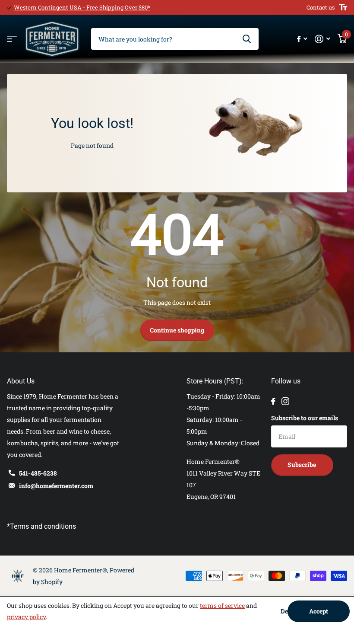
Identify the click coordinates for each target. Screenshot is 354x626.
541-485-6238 (38, 473)
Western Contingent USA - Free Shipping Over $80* (82, 7)
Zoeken (247, 39)
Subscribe (302, 464)
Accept (318, 611)
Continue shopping (177, 330)
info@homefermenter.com (56, 486)
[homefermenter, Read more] (302, 39)
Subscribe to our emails (304, 418)
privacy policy (26, 617)
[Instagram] (285, 401)
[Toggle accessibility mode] (343, 7)
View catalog (12, 39)
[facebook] (273, 401)
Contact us (321, 7)
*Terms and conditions (41, 526)
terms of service (222, 605)
